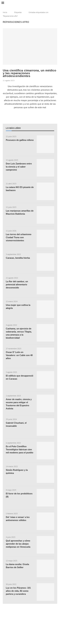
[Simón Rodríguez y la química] (45, 474)
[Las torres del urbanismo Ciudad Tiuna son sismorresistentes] (45, 238)
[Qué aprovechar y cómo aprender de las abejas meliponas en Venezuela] (45, 545)
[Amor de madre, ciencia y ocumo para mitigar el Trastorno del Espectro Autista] (45, 403)
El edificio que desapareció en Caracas (19, 377)
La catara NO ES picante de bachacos (20, 188)
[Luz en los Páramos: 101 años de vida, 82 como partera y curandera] (45, 592)
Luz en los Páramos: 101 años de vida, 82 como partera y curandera (18, 591)
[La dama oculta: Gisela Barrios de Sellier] (45, 568)
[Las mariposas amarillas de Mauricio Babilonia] (45, 215)
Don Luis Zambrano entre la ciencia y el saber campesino (19, 166)
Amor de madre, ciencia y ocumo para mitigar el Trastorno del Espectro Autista (19, 404)
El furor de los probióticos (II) (19, 495)
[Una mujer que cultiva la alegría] (45, 309)
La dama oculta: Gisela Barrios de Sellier (17, 566)
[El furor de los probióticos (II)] (45, 497)
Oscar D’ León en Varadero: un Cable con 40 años (19, 355)
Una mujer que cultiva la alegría (18, 306)
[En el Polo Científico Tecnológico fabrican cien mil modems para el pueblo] (45, 450)
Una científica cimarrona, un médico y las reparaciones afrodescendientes (29, 73)
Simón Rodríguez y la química (17, 471)
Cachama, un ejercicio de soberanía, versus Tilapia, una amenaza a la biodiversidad (19, 333)
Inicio (5, 12)
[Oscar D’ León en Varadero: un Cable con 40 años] (45, 356)
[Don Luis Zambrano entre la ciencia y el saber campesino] (45, 168)
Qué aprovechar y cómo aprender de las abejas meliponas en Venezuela (18, 543)
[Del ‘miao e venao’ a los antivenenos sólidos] (45, 521)
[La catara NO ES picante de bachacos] (45, 191)
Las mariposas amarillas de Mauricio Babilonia (19, 212)
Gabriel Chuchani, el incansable (16, 424)
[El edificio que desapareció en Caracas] (45, 380)
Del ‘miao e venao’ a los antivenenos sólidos (18, 518)
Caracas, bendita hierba (18, 258)
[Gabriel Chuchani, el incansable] (45, 427)
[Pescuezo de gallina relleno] (45, 144)
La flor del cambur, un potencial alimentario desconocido (17, 284)
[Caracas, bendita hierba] (45, 262)
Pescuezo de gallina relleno (20, 140)
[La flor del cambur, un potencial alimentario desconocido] (45, 285)
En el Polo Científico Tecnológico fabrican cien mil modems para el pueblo (19, 449)
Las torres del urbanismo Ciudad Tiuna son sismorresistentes (18, 237)
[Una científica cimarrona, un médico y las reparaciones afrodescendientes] (30, 46)
